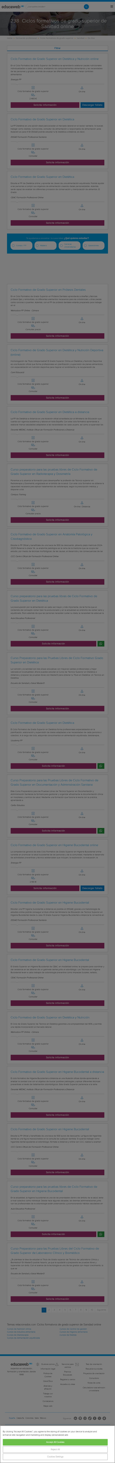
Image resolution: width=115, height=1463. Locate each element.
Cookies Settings (55, 1456)
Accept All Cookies (55, 1442)
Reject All (55, 1449)
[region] (57, 1444)
